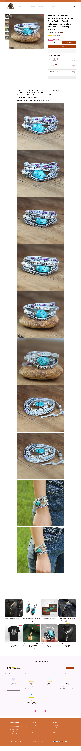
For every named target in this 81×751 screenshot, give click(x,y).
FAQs (33, 730)
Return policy (55, 732)
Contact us (34, 725)
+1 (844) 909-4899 (14, 729)
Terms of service (56, 727)
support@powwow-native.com (16, 731)
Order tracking (34, 727)
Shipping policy (56, 730)
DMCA (33, 732)
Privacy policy (55, 725)
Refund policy (56, 735)
